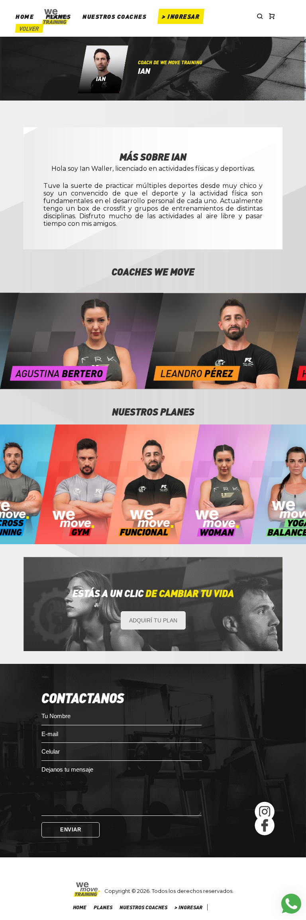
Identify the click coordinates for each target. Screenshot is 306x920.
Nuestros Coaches (114, 16)
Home (25, 16)
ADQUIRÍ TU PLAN (153, 620)
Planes (58, 16)
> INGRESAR (181, 16)
